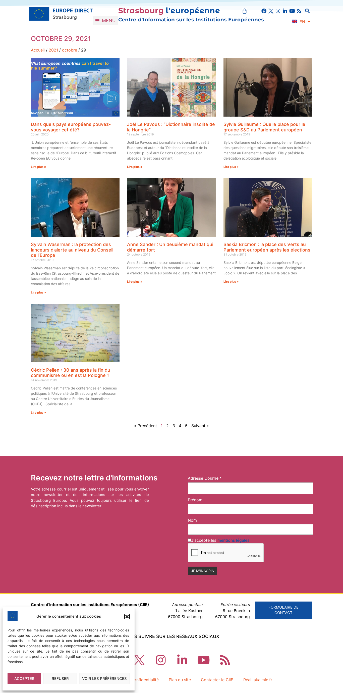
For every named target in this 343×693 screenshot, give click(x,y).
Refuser (60, 678)
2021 (53, 50)
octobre (69, 50)
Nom (192, 520)
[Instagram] (277, 11)
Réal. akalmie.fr (257, 679)
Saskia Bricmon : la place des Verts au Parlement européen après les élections (266, 247)
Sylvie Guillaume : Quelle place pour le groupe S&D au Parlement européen (264, 127)
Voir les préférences (104, 678)
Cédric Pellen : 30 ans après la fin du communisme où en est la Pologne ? (70, 372)
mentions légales (233, 540)
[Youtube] (292, 11)
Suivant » (200, 425)
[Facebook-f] (263, 11)
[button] (127, 616)
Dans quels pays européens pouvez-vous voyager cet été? (71, 127)
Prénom (195, 500)
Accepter (24, 678)
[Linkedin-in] (285, 11)
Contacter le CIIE (217, 679)
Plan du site (180, 679)
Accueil (38, 50)
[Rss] (299, 11)
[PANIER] (244, 11)
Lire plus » (38, 167)
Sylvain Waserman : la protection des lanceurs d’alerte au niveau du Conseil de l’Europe (72, 250)
